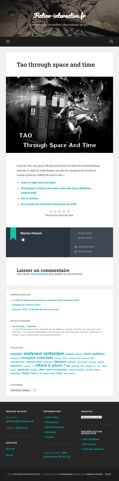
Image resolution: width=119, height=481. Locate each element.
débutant (60, 361)
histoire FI (16, 365)
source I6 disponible (56, 369)
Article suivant (85, 251)
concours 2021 (17, 362)
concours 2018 (60, 358)
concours (45, 357)
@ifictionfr (21, 427)
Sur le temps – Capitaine (24, 326)
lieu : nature (86, 366)
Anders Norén (94, 474)
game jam (92, 362)
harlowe (100, 362)
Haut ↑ (109, 474)
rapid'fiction (23, 369)
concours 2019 (74, 358)
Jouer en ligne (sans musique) (38, 182)
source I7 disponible (76, 370)
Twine (25, 373)
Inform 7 (58, 365)
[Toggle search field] (111, 41)
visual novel (49, 373)
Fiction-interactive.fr (59, 15)
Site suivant (89, 444)
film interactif (82, 362)
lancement (75, 366)
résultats (34, 370)
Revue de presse (54, 427)
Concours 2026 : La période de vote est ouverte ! (35, 309)
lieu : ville (96, 366)
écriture (72, 374)
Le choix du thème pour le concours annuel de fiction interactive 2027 (46, 300)
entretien (71, 362)
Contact (49, 437)
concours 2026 (34, 361)
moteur (104, 366)
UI (41, 373)
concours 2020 (88, 358)
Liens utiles (51, 417)
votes (66, 374)
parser (13, 370)
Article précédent (86, 246)
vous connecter (39, 273)
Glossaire (50, 432)
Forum (9, 455)
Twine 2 (34, 373)
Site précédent (91, 439)
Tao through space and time (56, 64)
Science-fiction (85, 238)
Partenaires (51, 422)
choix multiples (94, 354)
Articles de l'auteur (23, 239)
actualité (16, 354)
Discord (10, 448)
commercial (14, 358)
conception (28, 358)
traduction (15, 373)
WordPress (66, 474)
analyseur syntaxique (44, 353)
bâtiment (78, 354)
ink (68, 365)
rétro (42, 369)
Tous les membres (93, 449)
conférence (48, 362)
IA (33, 366)
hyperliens (27, 366)
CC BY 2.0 (64, 456)
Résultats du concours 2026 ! (26, 305)
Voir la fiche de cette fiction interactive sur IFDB (48, 204)
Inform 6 (42, 365)
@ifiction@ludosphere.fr (20, 421)
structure (89, 370)
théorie (97, 370)
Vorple (59, 373)
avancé (69, 354)
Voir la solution (29, 198)
